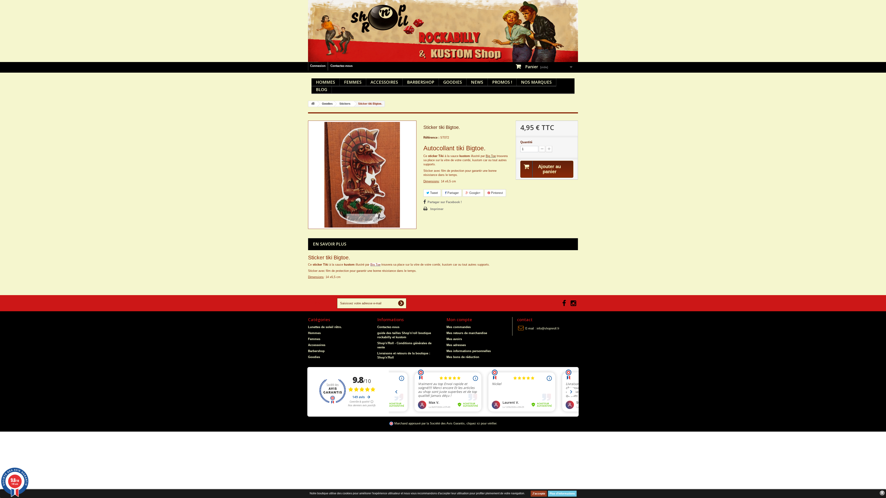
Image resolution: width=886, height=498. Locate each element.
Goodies (452, 82)
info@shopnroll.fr (548, 328)
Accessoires (384, 82)
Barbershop (420, 82)
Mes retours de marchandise (466, 333)
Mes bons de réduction (462, 357)
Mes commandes (458, 327)
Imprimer (436, 209)
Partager (452, 193)
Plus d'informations (562, 493)
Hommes (325, 82)
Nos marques (536, 82)
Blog (321, 89)
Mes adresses (456, 345)
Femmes (353, 82)
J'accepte (538, 493)
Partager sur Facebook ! (445, 202)
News (477, 82)
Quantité (526, 142)
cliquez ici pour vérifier (481, 423)
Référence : (431, 137)
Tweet (433, 193)
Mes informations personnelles (468, 351)
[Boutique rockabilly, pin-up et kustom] (443, 31)
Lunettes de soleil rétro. (325, 327)
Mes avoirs (454, 339)
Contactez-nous (341, 66)
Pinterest (496, 193)
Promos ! (502, 82)
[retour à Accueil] (312, 104)
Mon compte (459, 319)
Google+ (474, 193)
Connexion (318, 66)
